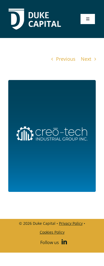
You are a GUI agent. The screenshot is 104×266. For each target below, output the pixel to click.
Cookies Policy (52, 232)
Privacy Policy (71, 223)
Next (86, 59)
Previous (65, 59)
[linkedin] (64, 242)
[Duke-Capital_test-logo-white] (34, 10)
